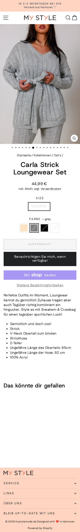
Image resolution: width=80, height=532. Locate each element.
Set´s (57, 155)
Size (40, 198)
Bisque (24, 228)
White (54, 228)
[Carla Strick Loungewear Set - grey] (11, 453)
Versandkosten (51, 189)
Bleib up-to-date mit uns (29, 513)
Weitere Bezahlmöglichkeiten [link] (40, 285)
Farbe (40, 219)
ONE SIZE (39, 206)
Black (44, 228)
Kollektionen (42, 155)
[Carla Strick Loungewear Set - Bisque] (6, 453)
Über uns (13, 503)
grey (34, 228)
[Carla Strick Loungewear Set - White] (20, 453)
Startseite (24, 155)
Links (9, 493)
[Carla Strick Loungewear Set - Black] (15, 453)
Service (12, 483)
